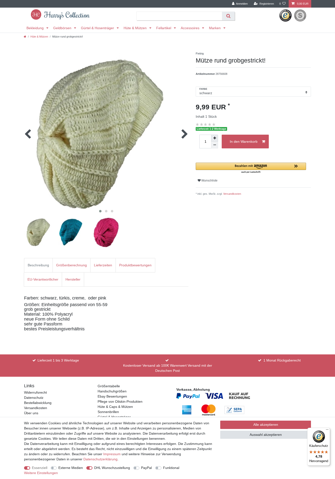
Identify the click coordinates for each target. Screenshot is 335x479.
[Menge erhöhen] (214, 138)
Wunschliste (209, 180)
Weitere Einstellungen (41, 473)
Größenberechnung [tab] (71, 265)
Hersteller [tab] (72, 279)
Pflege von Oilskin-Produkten (120, 401)
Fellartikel (164, 28)
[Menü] (327, 431)
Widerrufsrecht (35, 392)
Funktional (171, 468)
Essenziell (39, 468)
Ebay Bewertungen (112, 396)
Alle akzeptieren (265, 425)
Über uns (31, 413)
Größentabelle (109, 386)
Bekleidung (35, 28)
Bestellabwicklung (38, 403)
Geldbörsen (62, 28)
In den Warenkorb (244, 141)
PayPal (146, 468)
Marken (215, 28)
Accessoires (190, 28)
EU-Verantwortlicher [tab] (42, 279)
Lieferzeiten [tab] (103, 265)
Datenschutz (33, 398)
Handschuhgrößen (112, 391)
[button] (251, 168)
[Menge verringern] (214, 145)
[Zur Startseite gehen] (25, 36)
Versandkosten (232, 193)
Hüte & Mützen (136, 28)
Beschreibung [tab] (38, 265)
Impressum (112, 454)
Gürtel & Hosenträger (98, 28)
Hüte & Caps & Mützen (115, 407)
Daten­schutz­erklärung (100, 459)
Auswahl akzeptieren (266, 435)
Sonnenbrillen (108, 412)
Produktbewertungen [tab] (135, 265)
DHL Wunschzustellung (112, 468)
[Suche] (228, 16)
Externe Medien (70, 468)
